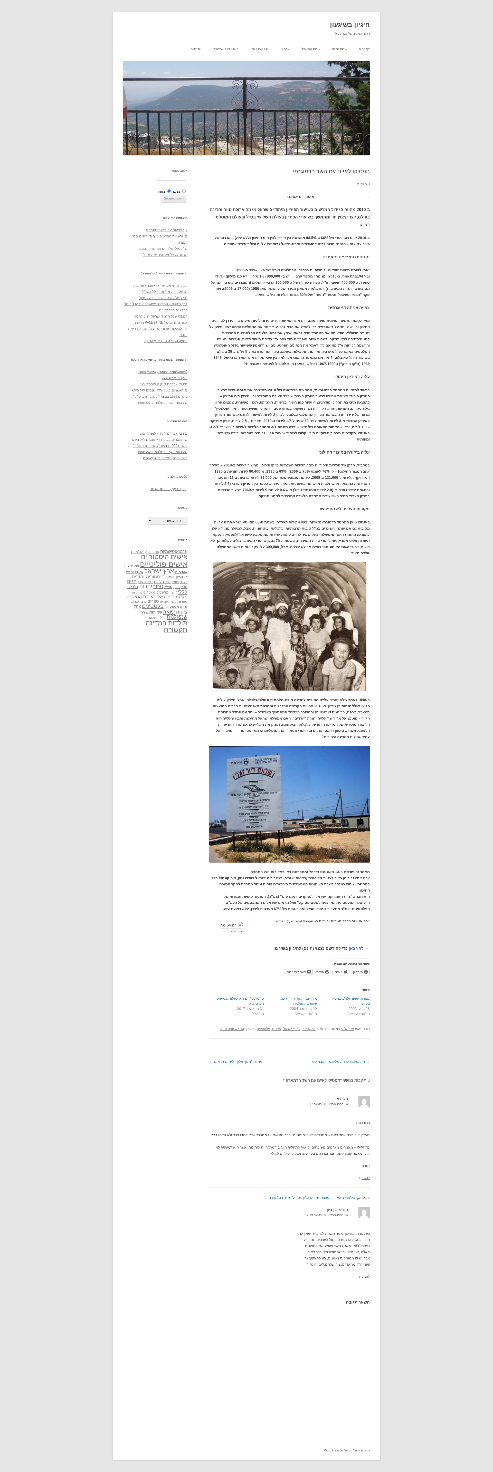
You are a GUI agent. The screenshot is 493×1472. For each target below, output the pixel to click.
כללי (182, 592)
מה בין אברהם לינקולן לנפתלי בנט (163, 384)
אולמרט (137, 551)
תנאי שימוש (362, 1450)
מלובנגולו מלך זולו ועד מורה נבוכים (162, 249)
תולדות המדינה (166, 622)
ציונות (181, 612)
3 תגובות (363, 184)
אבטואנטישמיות (173, 551)
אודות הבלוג (339, 49)
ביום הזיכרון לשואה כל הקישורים (165, 458)
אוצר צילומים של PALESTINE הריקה (161, 322)
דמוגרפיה (309, 1029)
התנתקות (145, 581)
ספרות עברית (168, 601)
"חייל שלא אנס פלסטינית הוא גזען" (163, 298)
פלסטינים (263, 1029)
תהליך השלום (157, 617)
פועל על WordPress (337, 1450)
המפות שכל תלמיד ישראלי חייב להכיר (160, 316)
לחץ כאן (356, 948)
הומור (170, 577)
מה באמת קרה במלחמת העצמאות (341, 1061)
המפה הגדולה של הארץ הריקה (165, 341)
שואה (169, 612)
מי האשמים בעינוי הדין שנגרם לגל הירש (159, 390)
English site (260, 49)
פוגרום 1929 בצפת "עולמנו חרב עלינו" (160, 396)
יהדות (145, 586)
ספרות (182, 601)
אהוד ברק (152, 552)
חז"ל (184, 587)
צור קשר (196, 49)
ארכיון (285, 49)
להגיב (366, 1178)
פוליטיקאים (172, 607)
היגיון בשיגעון (350, 24)
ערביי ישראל (291, 1029)
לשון (173, 592)
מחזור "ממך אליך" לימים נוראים (235, 1061)
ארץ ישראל (159, 571)
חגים (132, 581)
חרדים (168, 587)
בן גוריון (181, 577)
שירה (144, 612)
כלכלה (132, 587)
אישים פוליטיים (163, 564)
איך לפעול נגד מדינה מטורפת (166, 230)
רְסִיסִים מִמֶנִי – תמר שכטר (168, 489)
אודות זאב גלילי (310, 49)
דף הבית (364, 49)
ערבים (276, 1029)
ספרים (153, 601)
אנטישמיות (131, 566)
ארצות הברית (134, 572)
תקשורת (175, 630)
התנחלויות (162, 582)
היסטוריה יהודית (148, 576)
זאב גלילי (347, 1029)
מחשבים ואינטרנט (155, 592)
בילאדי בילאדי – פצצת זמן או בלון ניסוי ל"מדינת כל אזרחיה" (309, 1198)
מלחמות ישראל (172, 596)
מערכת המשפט (141, 596)
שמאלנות (177, 617)
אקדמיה (181, 572)
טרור (158, 586)
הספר (175, 582)
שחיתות (155, 612)
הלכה (183, 582)
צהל (137, 606)
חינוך (176, 587)
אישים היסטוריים (164, 556)
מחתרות (137, 592)
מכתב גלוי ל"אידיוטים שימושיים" (165, 255)
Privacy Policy (225, 49)
